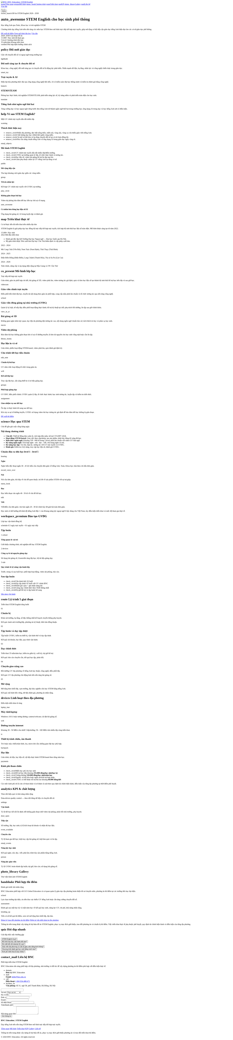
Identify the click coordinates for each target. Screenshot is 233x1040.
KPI (26, 1029)
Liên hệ (38, 1029)
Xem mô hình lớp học (22, 33)
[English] (4, 9)
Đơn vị (3, 997)
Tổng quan (5, 1029)
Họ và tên (4, 995)
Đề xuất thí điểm (7, 33)
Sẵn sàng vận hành (8, 594)
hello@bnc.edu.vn (19, 977)
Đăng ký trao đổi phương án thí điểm (15, 920)
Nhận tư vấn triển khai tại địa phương (44, 920)
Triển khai (21, 1029)
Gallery (31, 1029)
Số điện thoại (6, 1002)
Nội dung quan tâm (8, 1014)
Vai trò (3, 992)
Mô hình (13, 1029)
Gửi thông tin (6, 1016)
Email (3, 1000)
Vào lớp (4, 6)
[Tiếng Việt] (2, 9)
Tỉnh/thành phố (7, 1005)
